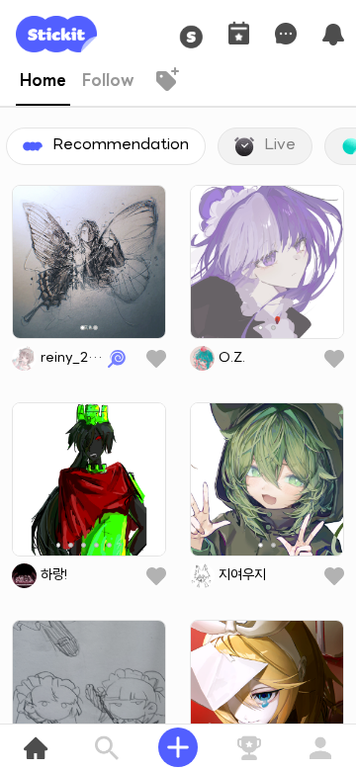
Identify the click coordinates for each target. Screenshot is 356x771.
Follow (108, 82)
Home (43, 82)
